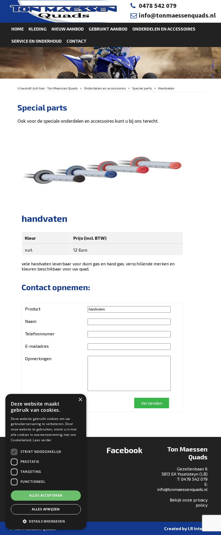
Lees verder (42, 440)
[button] (46, 521)
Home (17, 28)
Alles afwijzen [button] (46, 509)
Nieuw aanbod (67, 28)
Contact (77, 41)
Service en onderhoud (36, 41)
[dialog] (45, 462)
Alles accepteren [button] (45, 495)
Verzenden (151, 403)
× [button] (80, 400)
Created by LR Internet (188, 528)
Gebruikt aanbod (108, 28)
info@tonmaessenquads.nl (177, 15)
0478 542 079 (158, 5)
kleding (38, 28)
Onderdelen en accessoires (163, 28)
